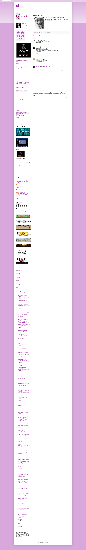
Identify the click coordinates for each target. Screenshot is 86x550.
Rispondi (37, 43)
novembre (19, 519)
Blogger (47, 542)
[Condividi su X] (47, 32)
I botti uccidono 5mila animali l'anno (23, 331)
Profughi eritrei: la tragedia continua (23, 488)
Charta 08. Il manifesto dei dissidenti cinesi (23, 494)
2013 (18, 284)
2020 (18, 274)
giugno (19, 526)
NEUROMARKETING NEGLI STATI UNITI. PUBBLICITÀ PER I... (23, 360)
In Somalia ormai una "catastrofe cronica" (23, 487)
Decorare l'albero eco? (21, 503)
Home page (51, 97)
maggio (19, 527)
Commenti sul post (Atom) (39, 98)
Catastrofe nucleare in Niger (22, 338)
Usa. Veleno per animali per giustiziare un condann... (23, 400)
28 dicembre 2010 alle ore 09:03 (42, 58)
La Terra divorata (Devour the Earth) (23, 411)
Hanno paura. (20, 466)
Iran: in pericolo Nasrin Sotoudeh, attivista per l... (24, 372)
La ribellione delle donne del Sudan (23, 425)
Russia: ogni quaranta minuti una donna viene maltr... (23, 470)
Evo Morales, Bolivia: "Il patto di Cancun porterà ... (23, 438)
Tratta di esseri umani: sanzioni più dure (23, 497)
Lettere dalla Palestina (21, 341)
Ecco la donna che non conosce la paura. (23, 421)
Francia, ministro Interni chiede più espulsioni (22, 457)
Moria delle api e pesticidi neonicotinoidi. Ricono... (23, 402)
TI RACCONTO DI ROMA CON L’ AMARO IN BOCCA (23, 420)
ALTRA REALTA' (20, 196)
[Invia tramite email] (45, 32)
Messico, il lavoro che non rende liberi (23, 317)
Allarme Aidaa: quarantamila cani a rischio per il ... (24, 306)
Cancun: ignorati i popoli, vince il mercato (23, 495)
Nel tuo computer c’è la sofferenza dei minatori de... (23, 475)
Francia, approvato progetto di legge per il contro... (23, 423)
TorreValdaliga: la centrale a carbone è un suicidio (23, 460)
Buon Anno (19, 291)
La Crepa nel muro (20, 184)
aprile (19, 529)
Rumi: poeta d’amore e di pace (22, 292)
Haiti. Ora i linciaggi (20, 316)
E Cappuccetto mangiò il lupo (22, 348)
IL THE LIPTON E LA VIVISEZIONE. (23, 354)
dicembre (19, 290)
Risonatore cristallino (20, 190)
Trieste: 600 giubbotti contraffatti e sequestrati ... (22, 340)
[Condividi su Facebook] (48, 32)
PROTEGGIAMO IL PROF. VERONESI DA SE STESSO (23, 462)
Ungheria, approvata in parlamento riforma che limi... (22, 365)
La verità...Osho (20, 349)
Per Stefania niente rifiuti (21, 476)
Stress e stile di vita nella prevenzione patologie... (23, 320)
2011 (18, 287)
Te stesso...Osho (20, 441)
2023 (18, 270)
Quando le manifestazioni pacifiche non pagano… (23, 345)
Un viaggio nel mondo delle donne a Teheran (23, 427)
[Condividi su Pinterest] (49, 32)
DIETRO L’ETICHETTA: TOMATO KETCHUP (23, 446)
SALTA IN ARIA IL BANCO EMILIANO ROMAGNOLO (22, 472)
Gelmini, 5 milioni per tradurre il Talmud (23, 346)
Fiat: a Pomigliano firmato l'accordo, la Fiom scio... (23, 308)
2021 (18, 273)
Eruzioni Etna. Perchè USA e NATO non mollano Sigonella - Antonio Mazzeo (22, 194)
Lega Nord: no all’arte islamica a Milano (23, 508)
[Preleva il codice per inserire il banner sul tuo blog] (22, 147)
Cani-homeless (20, 492)
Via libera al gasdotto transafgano (22, 463)
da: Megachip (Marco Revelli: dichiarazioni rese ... (22, 368)
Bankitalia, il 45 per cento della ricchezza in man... (23, 370)
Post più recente (35, 97)
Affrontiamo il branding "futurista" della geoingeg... (23, 391)
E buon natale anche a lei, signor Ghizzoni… (22, 296)
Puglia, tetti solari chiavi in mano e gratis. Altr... (23, 384)
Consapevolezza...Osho (21, 334)
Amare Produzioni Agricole (21, 192)
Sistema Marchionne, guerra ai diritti (23, 304)
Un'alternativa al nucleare (21, 337)
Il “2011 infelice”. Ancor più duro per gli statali (23, 312)
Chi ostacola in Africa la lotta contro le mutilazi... (23, 327)
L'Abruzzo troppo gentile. (21, 378)
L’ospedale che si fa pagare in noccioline (23, 392)
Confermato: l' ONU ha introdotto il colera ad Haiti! (24, 381)
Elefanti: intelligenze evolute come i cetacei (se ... (24, 485)
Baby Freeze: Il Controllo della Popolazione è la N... (22, 418)
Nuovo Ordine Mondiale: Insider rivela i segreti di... (23, 374)
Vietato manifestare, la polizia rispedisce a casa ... (23, 310)
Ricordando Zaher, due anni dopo (22, 452)
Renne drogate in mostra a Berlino (22, 330)
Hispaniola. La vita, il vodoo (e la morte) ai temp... (23, 517)
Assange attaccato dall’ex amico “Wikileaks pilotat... (22, 499)
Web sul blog (19, 178)
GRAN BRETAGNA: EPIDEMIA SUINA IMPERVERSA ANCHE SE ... (23, 322)
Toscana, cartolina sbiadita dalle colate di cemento (23, 436)
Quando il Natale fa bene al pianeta (22, 404)
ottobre (19, 520)
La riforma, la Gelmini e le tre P (22, 358)
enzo (36, 58)
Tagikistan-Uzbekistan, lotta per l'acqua (23, 477)
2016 (18, 280)
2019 (18, 276)
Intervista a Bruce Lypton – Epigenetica (23, 501)
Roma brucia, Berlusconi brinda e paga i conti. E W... (23, 455)
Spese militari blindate (21, 509)
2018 (18, 277)
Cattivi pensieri (20, 414)
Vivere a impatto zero (21, 433)
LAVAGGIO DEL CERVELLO (22, 363)
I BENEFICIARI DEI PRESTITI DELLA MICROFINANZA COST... (23, 490)
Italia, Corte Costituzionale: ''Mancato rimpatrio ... (23, 407)
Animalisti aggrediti (20, 430)
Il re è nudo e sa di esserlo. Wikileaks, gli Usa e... (23, 515)
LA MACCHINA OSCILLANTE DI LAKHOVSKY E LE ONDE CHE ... (23, 482)
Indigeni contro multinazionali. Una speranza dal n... (23, 356)
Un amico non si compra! (21, 379)
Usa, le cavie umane (20, 483)
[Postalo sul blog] (46, 32)
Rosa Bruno (37, 47)
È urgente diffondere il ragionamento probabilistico (23, 480)
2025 (18, 267)
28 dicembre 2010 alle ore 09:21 (45, 66)
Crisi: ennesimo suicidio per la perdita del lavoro (23, 302)
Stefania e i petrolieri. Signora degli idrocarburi (23, 353)
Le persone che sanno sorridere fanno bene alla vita (22, 186)
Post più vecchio (67, 97)
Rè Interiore (19, 189)
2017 (18, 278)
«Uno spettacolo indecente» (21, 504)
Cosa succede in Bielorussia (22, 385)
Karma (19, 343)
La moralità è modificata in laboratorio (23, 416)
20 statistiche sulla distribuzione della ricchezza (23, 387)
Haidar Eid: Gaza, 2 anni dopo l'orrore (23, 335)
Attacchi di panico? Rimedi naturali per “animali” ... (23, 315)
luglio (19, 524)
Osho (46, 29)
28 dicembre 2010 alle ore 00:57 (42, 38)
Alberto (37, 38)
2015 (18, 281)
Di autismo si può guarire (21, 440)
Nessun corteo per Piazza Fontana (22, 513)
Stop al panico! (20, 453)
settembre (19, 522)
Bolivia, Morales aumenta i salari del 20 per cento (23, 298)
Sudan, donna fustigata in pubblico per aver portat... (23, 468)
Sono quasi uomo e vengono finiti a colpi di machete (23, 362)
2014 (18, 283)
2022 (18, 271)
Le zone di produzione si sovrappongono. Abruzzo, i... (23, 511)
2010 (18, 288)
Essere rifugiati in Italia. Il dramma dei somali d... (23, 398)
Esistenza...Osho (20, 500)
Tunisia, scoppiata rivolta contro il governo (22, 376)
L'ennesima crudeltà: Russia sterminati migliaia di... (23, 394)
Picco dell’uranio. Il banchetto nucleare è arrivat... (23, 409)
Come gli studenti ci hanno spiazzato (23, 350)
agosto (19, 523)
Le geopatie (19, 444)
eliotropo (22, 6)
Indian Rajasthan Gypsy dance (22, 405)
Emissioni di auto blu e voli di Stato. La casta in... (23, 448)
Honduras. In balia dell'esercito (22, 396)
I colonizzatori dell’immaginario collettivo (23, 434)
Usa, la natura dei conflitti (21, 442)
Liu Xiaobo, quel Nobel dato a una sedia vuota (23, 506)
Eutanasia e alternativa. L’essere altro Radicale (23, 413)
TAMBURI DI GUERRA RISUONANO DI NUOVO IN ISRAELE (24, 325)
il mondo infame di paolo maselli (22, 328)
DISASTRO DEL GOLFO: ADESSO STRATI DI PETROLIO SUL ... (23, 300)
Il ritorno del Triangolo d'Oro (22, 431)
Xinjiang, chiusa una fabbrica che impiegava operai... (22, 450)
